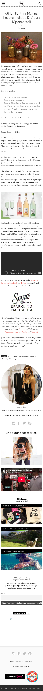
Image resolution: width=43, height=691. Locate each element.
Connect (22, 329)
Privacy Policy (28, 661)
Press (12, 661)
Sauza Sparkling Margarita (27, 356)
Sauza (15, 356)
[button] (40, 3)
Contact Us (19, 661)
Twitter (23, 283)
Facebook (13, 283)
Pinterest (34, 280)
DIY (9, 356)
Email (3, 594)
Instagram (5, 283)
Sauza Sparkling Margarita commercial (14, 359)
